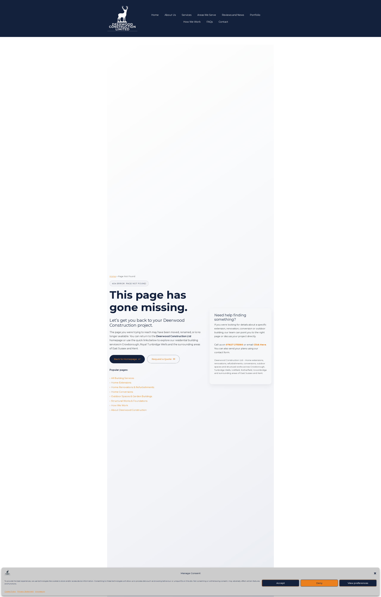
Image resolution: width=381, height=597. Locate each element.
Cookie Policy (10, 591)
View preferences (358, 583)
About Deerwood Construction (129, 410)
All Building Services (122, 378)
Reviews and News (233, 15)
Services (186, 15)
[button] (375, 573)
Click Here (260, 344)
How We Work (192, 21)
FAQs (210, 21)
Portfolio (255, 15)
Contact (223, 21)
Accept (280, 583)
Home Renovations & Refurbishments (132, 387)
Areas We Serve (206, 15)
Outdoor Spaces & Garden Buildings (131, 396)
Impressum (40, 591)
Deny (319, 583)
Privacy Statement (25, 591)
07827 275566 (234, 344)
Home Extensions (121, 382)
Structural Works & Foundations (129, 400)
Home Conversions (122, 391)
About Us (170, 15)
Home (155, 15)
